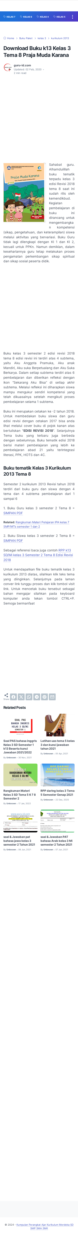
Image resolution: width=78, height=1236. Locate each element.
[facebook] (13, 696)
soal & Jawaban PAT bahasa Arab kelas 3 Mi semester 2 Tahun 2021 (57, 840)
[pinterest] (44, 696)
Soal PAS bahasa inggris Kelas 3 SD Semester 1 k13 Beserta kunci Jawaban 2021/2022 (20, 746)
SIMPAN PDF (13, 513)
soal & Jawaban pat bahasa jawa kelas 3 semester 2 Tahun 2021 (19, 840)
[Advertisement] (39, 119)
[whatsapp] (29, 696)
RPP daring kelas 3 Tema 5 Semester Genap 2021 (58, 792)
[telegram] (36, 696)
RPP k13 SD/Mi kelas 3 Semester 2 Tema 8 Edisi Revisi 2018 (38, 555)
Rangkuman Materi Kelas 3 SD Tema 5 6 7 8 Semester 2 (19, 794)
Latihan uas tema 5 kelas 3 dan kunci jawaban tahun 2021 (58, 744)
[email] (52, 696)
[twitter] (21, 696)
